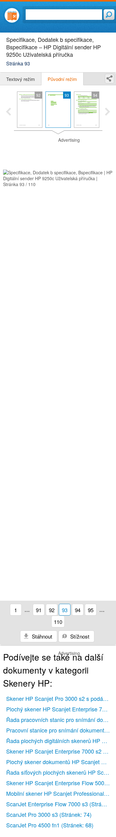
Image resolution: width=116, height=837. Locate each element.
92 (51, 610)
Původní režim (62, 79)
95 (90, 610)
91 (38, 610)
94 (77, 610)
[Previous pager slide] (8, 112)
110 (58, 622)
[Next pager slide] (107, 112)
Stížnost (79, 636)
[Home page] (12, 15)
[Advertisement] (58, 152)
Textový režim (20, 79)
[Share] (109, 78)
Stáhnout (41, 636)
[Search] (109, 14)
